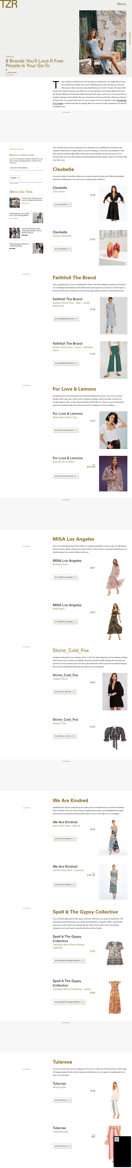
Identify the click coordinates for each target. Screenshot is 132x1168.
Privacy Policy (14, 183)
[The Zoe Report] (8, 4)
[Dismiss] (128, 1138)
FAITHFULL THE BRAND (129, 38)
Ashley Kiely (12, 72)
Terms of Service (38, 182)
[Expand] (115, 1138)
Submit (13, 178)
